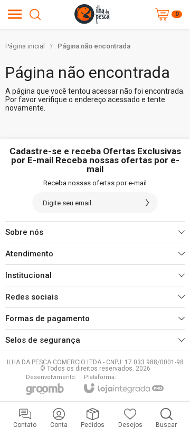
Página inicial (25, 46)
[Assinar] (147, 202)
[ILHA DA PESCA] (92, 14)
